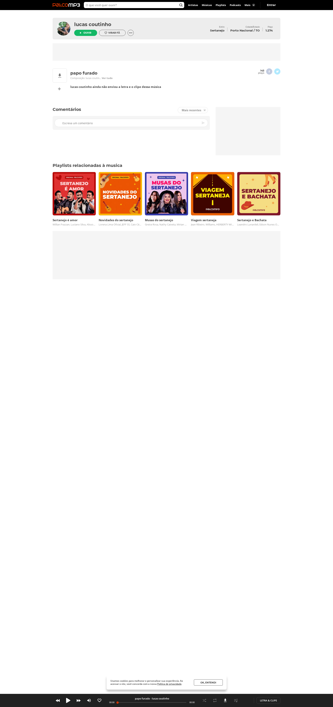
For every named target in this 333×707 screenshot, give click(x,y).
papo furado (142, 698)
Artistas (193, 5)
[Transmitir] (246, 700)
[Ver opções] (131, 33)
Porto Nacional (241, 30)
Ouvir (87, 32)
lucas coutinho (92, 24)
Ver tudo (107, 78)
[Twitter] (277, 71)
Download (225, 700)
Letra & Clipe (268, 700)
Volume (89, 700)
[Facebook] (269, 71)
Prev (58, 700)
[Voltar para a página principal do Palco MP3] (67, 5)
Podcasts (235, 5)
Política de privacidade (169, 684)
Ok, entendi (208, 682)
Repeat (215, 700)
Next (78, 700)
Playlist (235, 700)
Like (99, 700)
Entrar (271, 5)
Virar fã (114, 32)
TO (258, 30)
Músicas (207, 5)
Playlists (221, 5)
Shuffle (204, 700)
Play (68, 700)
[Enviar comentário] (203, 123)
